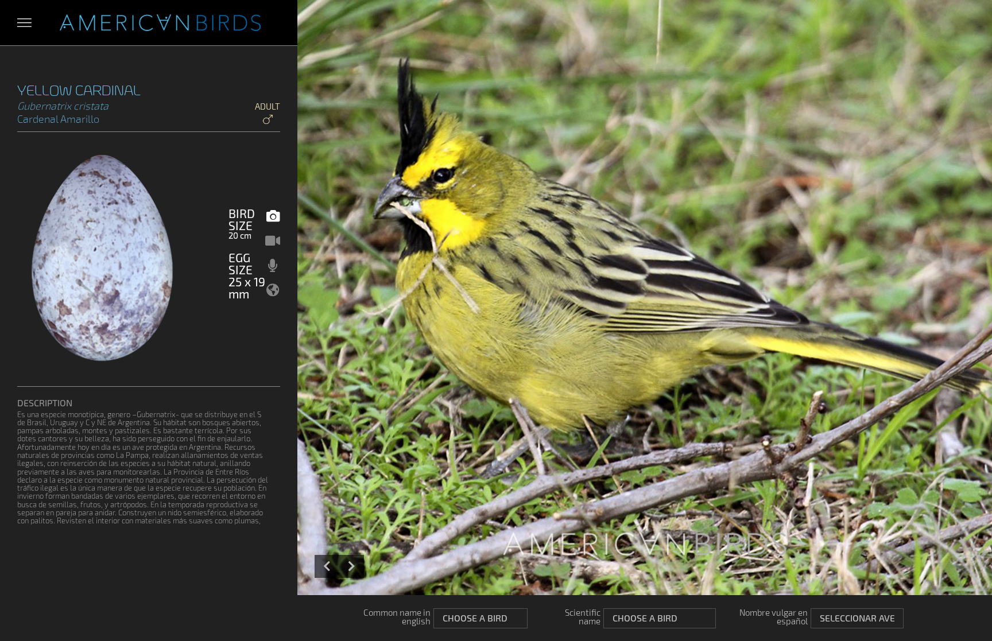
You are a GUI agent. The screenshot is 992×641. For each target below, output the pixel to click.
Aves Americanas (160, 23)
